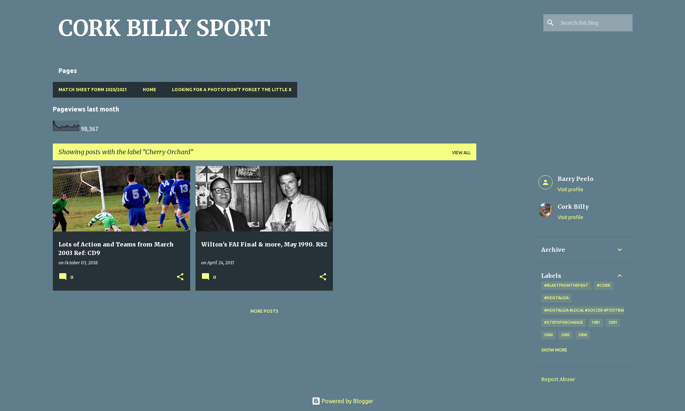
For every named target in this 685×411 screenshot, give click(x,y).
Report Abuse (558, 379)
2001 (613, 322)
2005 (565, 335)
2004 (548, 335)
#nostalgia (556, 298)
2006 (582, 335)
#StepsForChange (563, 322)
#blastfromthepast (566, 285)
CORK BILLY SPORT (164, 28)
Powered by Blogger (346, 401)
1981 (596, 322)
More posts (264, 311)
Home (149, 89)
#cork (603, 285)
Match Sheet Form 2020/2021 (93, 89)
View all (461, 152)
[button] (180, 277)
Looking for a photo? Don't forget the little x (231, 89)
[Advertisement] (504, 273)
